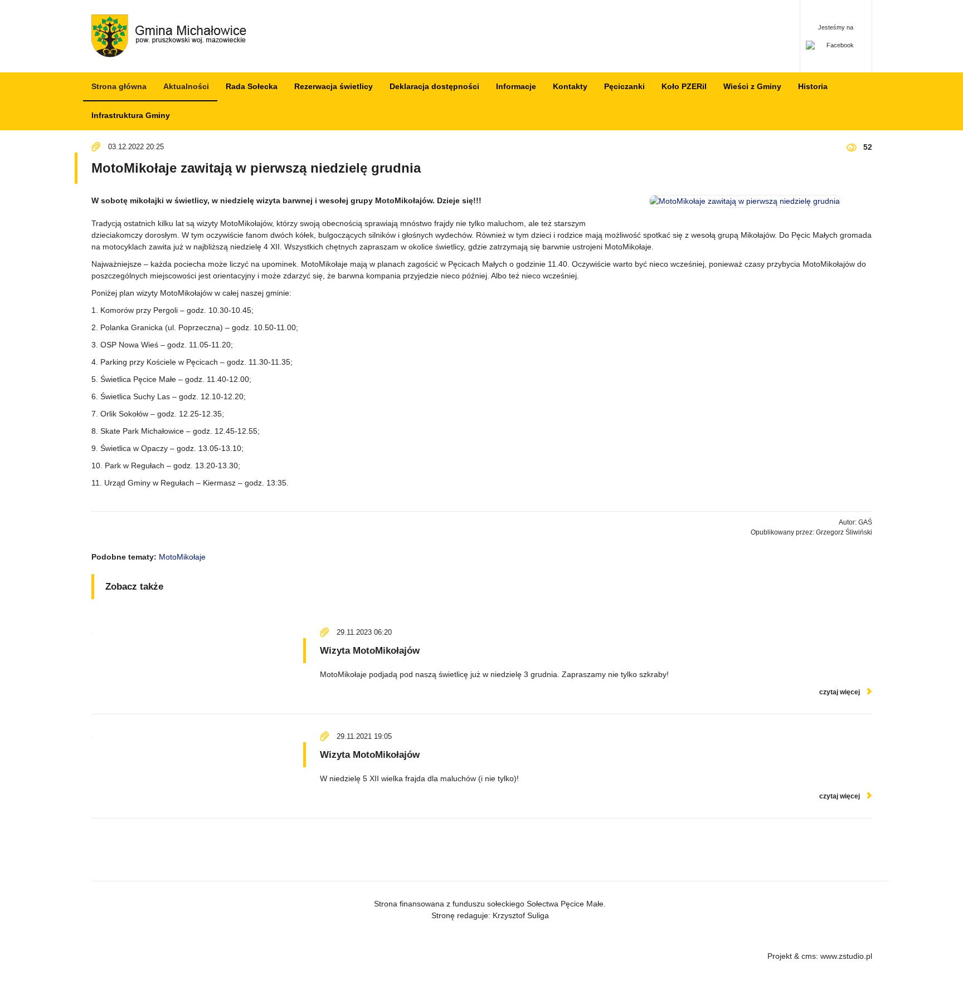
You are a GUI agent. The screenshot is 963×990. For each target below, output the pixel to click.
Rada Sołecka (252, 86)
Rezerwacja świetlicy (333, 86)
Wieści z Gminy (752, 86)
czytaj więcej (839, 692)
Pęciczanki (624, 86)
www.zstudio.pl (846, 956)
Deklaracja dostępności (434, 86)
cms (808, 956)
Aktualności (186, 86)
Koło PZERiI (684, 86)
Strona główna (119, 86)
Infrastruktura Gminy (130, 115)
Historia (813, 86)
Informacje (516, 86)
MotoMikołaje (182, 556)
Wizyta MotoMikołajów (370, 650)
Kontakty (570, 86)
